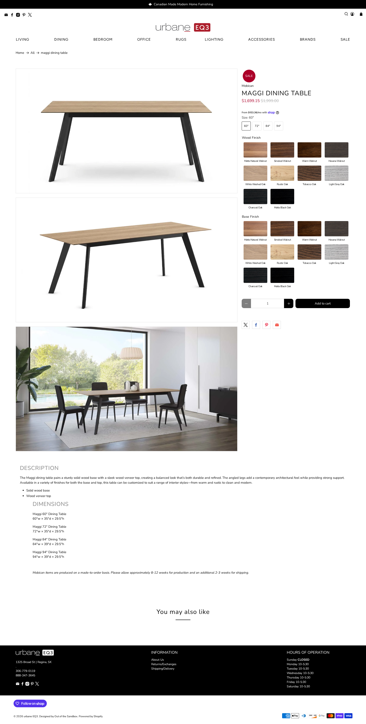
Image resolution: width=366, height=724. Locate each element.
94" (278, 126)
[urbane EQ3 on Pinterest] (25, 16)
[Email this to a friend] (277, 325)
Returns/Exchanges (163, 664)
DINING (61, 39)
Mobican (248, 86)
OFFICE (144, 39)
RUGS (181, 39)
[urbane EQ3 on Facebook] (13, 16)
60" (246, 126)
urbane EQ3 (31, 716)
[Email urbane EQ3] (7, 16)
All (32, 52)
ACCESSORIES (261, 39)
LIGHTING (214, 39)
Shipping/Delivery (162, 669)
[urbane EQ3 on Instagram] (19, 16)
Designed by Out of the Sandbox (58, 716)
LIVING (22, 39)
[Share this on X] (246, 325)
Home (20, 52)
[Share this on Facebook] (256, 325)
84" (268, 126)
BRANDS (308, 39)
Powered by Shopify (90, 716)
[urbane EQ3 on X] (31, 16)
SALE (345, 39)
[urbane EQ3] (183, 27)
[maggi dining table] (126, 131)
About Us (157, 660)
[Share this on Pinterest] (266, 325)
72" (257, 126)
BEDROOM (102, 39)
